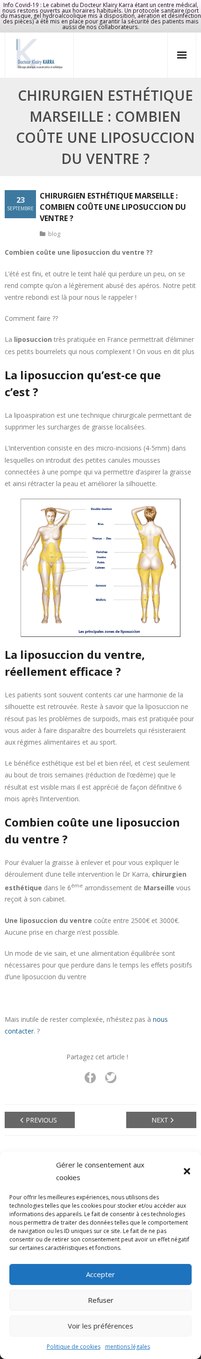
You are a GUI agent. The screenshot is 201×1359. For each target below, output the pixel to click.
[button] (187, 1171)
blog (54, 233)
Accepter (100, 1274)
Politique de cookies (73, 1347)
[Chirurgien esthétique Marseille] (39, 54)
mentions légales (127, 1347)
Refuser (101, 1300)
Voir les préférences (100, 1325)
